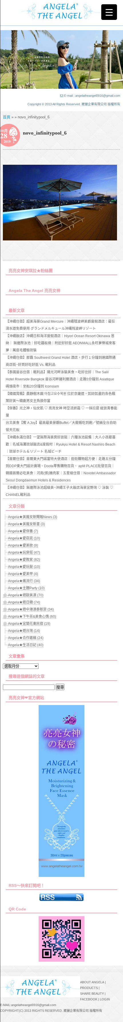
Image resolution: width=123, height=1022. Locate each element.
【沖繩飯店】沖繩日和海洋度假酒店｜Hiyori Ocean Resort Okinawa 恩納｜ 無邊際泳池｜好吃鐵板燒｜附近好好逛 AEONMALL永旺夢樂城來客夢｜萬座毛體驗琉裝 (61, 343)
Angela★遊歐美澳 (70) (25, 595)
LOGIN (105, 999)
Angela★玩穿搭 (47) (24, 553)
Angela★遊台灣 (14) (24, 631)
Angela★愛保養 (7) (23, 531)
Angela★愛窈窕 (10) (24, 538)
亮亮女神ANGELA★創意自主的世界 (61, 10)
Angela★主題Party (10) (26, 588)
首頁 (6, 117)
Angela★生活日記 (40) (25, 645)
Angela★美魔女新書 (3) (26, 524)
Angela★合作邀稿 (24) (25, 638)
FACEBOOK (88, 999)
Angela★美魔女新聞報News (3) (32, 517)
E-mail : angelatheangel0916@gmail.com (92, 95)
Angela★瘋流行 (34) (24, 581)
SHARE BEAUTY (92, 993)
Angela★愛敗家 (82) (24, 560)
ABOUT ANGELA (92, 982)
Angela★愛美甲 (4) (23, 574)
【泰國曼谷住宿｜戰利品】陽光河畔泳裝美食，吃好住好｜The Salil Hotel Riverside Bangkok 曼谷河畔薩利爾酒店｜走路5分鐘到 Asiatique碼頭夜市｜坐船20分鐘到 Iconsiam (60, 379)
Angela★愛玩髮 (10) (24, 567)
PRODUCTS (89, 988)
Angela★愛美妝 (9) (23, 545)
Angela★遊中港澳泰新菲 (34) (31, 609)
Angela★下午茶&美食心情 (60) (32, 617)
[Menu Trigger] (109, 12)
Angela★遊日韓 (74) (24, 602)
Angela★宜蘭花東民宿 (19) (29, 624)
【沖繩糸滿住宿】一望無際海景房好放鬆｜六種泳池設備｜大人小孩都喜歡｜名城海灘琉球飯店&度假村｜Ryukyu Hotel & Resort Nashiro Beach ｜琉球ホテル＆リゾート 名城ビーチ (61, 444)
